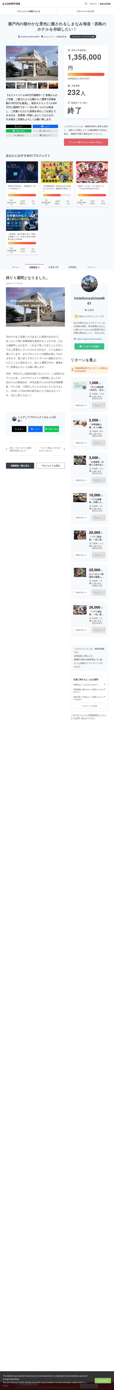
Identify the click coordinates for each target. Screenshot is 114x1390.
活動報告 (34, 267)
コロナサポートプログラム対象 (83, 36)
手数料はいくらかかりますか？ (85, 684)
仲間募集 (72, 267)
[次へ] (54, 63)
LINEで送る (20, 130)
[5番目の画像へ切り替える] (53, 85)
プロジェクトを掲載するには (28, 11)
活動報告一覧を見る (20, 465)
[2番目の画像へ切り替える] (21, 85)
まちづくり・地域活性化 (55, 36)
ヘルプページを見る (89, 706)
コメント (91, 267)
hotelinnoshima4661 (30, 36)
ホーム (15, 267)
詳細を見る (80, 405)
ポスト (20, 126)
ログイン (93, 4)
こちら (103, 715)
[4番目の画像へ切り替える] (42, 85)
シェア (46, 126)
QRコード (47, 135)
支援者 (53, 267)
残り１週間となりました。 (28, 277)
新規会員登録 (105, 4)
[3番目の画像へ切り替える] (32, 85)
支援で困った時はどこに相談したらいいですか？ (88, 698)
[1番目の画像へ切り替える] (10, 85)
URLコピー (47, 130)
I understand (103, 1380)
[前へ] (9, 63)
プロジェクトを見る (50, 465)
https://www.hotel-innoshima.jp (91, 339)
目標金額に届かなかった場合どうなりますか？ (88, 690)
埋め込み (20, 135)
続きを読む (100, 332)
